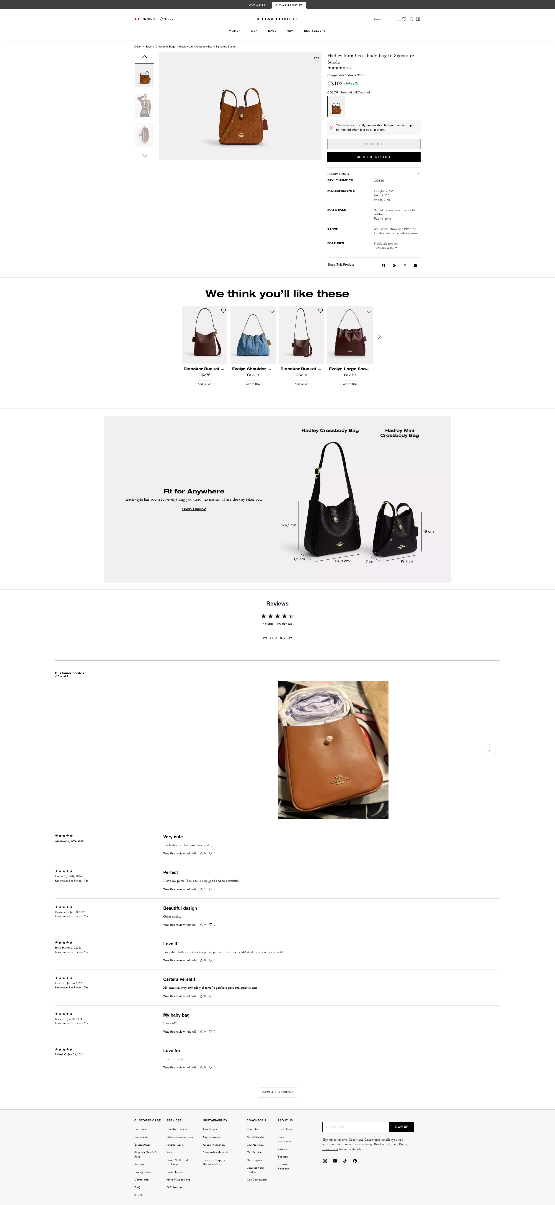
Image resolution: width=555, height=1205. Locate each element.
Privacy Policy (398, 1144)
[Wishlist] (404, 19)
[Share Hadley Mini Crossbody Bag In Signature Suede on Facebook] (383, 265)
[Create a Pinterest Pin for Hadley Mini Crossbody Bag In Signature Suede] (394, 265)
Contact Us (330, 1149)
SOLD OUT (374, 144)
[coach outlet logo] (277, 19)
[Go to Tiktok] (345, 1162)
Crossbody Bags (165, 46)
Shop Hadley (194, 509)
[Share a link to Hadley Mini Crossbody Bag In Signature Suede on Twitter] (405, 265)
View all (62, 676)
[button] (144, 76)
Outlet (137, 46)
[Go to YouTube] (335, 1162)
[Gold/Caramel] (336, 106)
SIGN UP (401, 1126)
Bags (148, 46)
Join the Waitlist (374, 157)
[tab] (257, 5)
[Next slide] (383, 336)
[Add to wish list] (316, 59)
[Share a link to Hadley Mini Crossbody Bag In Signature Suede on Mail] (415, 265)
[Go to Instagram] (325, 1162)
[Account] (411, 19)
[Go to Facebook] (354, 1162)
